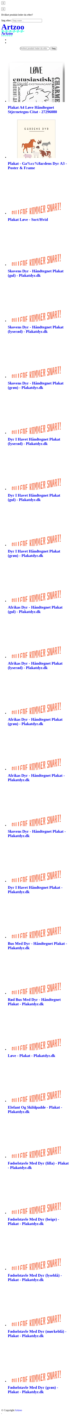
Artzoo (18, 1410)
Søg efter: (6, 20)
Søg (54, 48)
